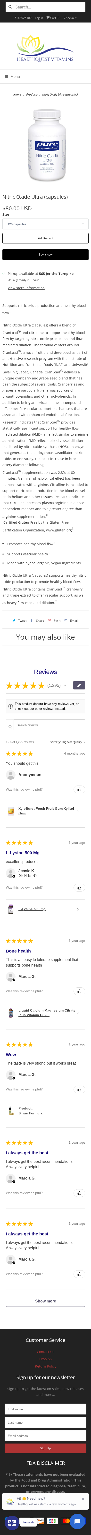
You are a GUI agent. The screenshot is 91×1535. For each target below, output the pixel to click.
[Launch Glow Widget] (12, 1523)
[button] (65, 685)
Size (5, 214)
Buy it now (45, 254)
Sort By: (55, 742)
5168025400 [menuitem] (23, 18)
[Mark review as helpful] (79, 789)
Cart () (55, 18)
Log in (39, 18)
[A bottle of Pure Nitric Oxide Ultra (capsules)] (45, 145)
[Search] (10, 7)
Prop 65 (45, 1359)
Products (32, 94)
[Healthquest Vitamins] (45, 47)
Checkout (70, 18)
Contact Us (45, 1351)
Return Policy (45, 1366)
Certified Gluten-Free (20, 522)
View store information (26, 288)
